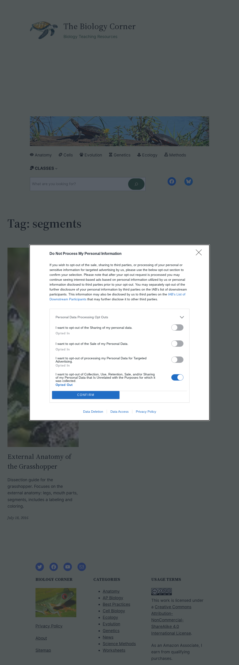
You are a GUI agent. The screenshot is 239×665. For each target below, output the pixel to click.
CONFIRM (86, 395)
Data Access (119, 411)
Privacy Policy (146, 411)
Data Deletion (93, 411)
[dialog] (119, 332)
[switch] (177, 327)
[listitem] (119, 317)
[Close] (200, 253)
